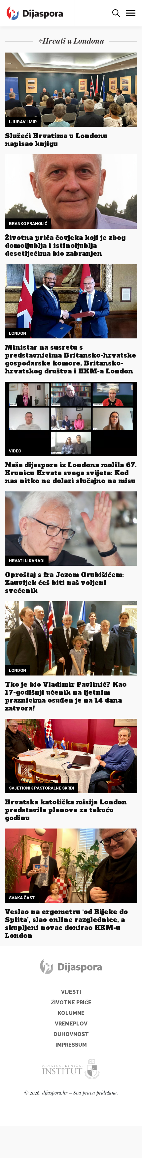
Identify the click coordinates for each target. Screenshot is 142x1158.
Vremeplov (71, 1024)
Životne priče (71, 1002)
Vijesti (71, 992)
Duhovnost (71, 1034)
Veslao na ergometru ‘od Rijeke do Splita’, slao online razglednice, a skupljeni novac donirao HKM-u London (66, 923)
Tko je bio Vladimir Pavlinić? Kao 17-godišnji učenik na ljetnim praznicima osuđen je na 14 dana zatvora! (65, 696)
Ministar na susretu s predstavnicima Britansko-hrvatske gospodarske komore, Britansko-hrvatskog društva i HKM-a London (70, 359)
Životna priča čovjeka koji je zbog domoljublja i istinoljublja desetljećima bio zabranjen (65, 245)
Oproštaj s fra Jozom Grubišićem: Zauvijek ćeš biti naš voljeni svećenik (64, 582)
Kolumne (71, 1013)
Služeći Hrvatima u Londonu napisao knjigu (56, 140)
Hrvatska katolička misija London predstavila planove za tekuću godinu (66, 810)
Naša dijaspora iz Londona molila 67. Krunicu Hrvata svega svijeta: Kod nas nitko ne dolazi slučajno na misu (71, 473)
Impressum (71, 1045)
